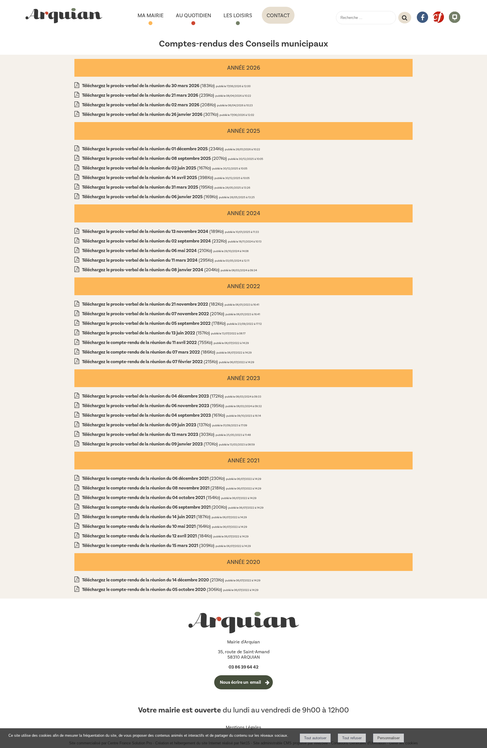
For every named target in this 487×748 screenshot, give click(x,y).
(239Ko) (148, 95)
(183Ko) (149, 85)
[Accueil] (63, 16)
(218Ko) (154, 488)
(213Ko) (153, 579)
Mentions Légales (243, 727)
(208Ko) (149, 104)
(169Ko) (150, 196)
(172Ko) (153, 396)
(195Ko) (148, 187)
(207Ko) (155, 158)
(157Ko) (146, 333)
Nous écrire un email (240, 682)
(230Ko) (154, 478)
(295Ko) (148, 260)
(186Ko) (149, 352)
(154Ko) (151, 497)
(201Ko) (153, 313)
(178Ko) (154, 323)
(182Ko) (153, 304)
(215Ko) (150, 361)
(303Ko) (149, 434)
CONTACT (278, 15)
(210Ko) (147, 250)
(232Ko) (155, 241)
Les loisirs (237, 15)
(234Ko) (153, 148)
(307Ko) (151, 114)
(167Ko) (147, 168)
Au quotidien (193, 15)
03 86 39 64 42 (243, 667)
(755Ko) (148, 342)
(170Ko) (150, 444)
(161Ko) (154, 415)
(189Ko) (153, 231)
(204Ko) (151, 269)
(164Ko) (147, 526)
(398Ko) (148, 177)
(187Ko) (147, 516)
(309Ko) (149, 545)
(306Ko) (152, 589)
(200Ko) (155, 507)
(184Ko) (147, 536)
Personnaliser (388, 738)
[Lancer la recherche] (404, 17)
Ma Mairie (150, 15)
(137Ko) (147, 424)
